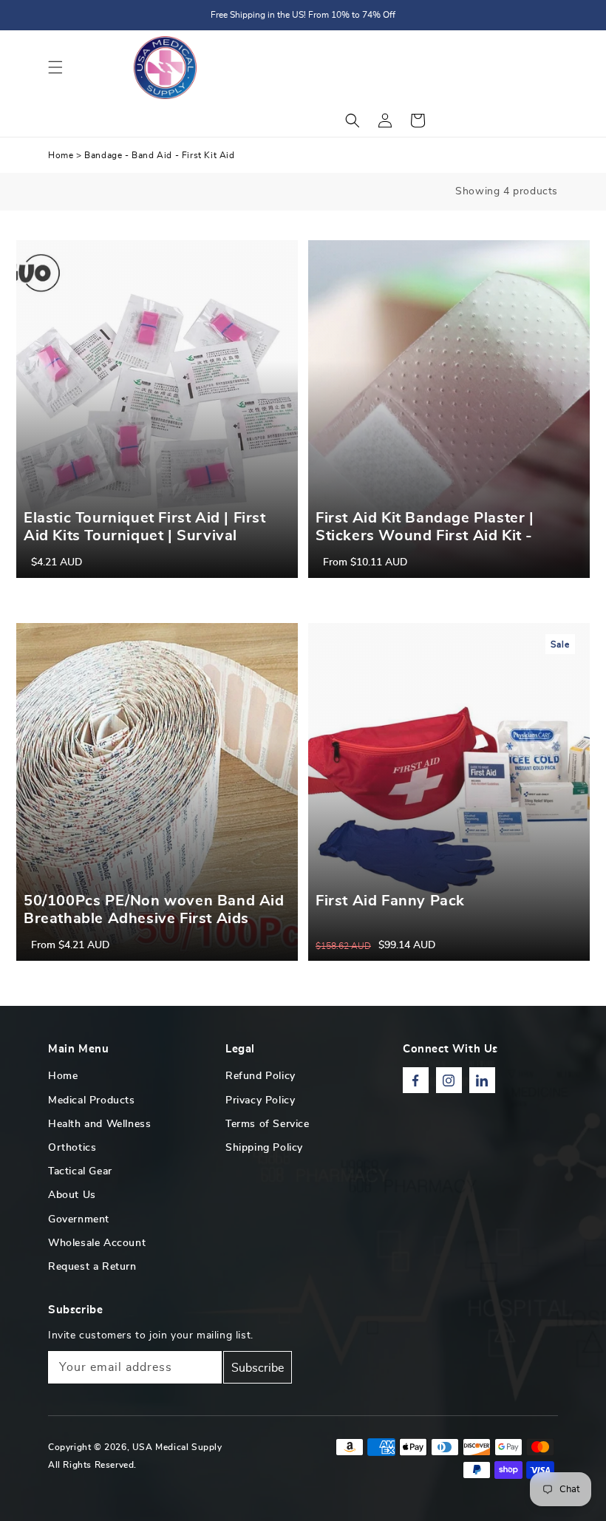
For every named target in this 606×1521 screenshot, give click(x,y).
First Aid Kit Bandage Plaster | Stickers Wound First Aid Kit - (425, 527)
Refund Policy (260, 1076)
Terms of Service (267, 1124)
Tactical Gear (80, 1171)
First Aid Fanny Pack (390, 901)
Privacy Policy (260, 1100)
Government (78, 1219)
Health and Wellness (99, 1124)
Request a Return (92, 1267)
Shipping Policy (264, 1148)
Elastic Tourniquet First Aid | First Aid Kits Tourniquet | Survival (145, 527)
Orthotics (72, 1148)
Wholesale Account (97, 1243)
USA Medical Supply (177, 1447)
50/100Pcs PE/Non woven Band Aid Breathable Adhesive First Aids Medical (154, 919)
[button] (55, 67)
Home (60, 155)
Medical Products (91, 1100)
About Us (72, 1195)
